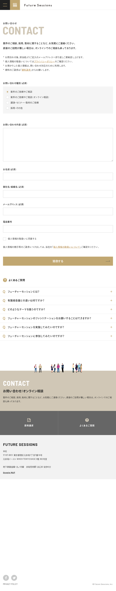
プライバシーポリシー (44, 61)
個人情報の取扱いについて (66, 247)
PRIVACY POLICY (10, 584)
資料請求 (26, 70)
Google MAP (9, 472)
